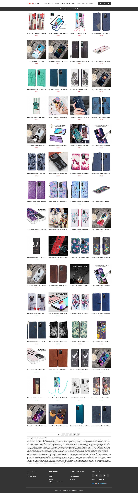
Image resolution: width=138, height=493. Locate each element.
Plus (83, 3)
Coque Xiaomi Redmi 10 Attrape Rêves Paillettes (39, 229)
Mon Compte (73, 474)
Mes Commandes (74, 476)
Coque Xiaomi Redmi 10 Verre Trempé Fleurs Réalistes (106, 285)
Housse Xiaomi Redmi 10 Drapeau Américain (38, 397)
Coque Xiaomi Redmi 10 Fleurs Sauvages (102, 89)
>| (78, 434)
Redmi (66, 9)
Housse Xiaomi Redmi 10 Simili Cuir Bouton (102, 425)
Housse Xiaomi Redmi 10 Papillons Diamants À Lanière (84, 201)
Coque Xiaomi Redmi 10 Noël (36, 61)
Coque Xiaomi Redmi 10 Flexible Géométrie (38, 425)
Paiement (51, 479)
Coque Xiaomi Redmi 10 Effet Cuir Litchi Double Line (83, 117)
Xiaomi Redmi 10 (74, 9)
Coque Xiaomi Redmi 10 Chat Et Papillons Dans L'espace (106, 369)
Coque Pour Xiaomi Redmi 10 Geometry (59, 61)
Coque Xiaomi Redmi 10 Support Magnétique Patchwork (63, 229)
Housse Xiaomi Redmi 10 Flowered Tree (80, 229)
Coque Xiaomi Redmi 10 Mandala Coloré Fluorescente (106, 201)
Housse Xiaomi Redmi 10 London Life (36, 33)
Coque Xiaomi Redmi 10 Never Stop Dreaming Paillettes (41, 369)
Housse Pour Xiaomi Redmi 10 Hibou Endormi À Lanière (41, 117)
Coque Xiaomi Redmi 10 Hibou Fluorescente (103, 341)
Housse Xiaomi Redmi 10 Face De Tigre (37, 173)
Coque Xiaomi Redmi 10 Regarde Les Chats (38, 145)
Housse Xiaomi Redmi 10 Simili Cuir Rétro (59, 369)
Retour (50, 476)
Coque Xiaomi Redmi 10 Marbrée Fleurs (102, 61)
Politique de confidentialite (56, 481)
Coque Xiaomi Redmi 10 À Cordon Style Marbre (61, 397)
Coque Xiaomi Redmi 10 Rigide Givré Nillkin (81, 425)
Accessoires (89, 3)
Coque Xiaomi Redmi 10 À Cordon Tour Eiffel (81, 33)
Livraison (51, 474)
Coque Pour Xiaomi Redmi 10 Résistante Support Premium (63, 313)
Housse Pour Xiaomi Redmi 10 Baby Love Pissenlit (82, 397)
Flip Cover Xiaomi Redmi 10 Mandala (36, 201)
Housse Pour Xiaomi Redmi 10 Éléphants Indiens (104, 397)
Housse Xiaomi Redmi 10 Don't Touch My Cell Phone (40, 257)
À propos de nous (31, 474)
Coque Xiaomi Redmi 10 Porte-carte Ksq (59, 425)
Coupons (72, 479)
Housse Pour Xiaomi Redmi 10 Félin (58, 341)
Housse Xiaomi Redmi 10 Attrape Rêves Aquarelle (83, 313)
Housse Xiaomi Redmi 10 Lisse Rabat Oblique (103, 173)
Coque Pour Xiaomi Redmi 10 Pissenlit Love (38, 285)
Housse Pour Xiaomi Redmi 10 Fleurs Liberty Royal (83, 257)
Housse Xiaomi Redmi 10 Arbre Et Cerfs (37, 89)
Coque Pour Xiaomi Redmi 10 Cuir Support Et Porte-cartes (64, 145)
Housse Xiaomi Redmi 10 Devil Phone (79, 369)
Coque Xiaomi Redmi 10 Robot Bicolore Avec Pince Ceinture (64, 173)
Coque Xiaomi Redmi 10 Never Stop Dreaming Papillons (63, 117)
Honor (63, 3)
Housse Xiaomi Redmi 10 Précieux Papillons (103, 257)
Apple (45, 3)
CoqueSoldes (65, 490)
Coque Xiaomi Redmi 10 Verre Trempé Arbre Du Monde (106, 145)
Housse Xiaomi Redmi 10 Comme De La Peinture (61, 201)
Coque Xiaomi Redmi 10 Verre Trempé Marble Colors (84, 145)
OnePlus (78, 3)
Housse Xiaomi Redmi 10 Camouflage (80, 341)
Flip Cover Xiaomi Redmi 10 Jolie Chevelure (81, 89)
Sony (73, 3)
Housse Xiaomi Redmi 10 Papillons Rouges (81, 173)
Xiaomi (68, 3)
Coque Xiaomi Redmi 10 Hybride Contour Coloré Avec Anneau (65, 33)
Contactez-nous (31, 476)
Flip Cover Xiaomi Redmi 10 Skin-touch (58, 89)
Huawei (57, 3)
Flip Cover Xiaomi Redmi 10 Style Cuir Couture (60, 285)
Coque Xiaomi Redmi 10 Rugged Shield (80, 285)
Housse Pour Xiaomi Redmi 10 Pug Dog (37, 313)
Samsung (50, 3)
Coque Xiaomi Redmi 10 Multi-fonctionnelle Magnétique (63, 257)
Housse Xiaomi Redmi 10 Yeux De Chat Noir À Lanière (83, 61)
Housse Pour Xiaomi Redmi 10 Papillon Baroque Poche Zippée (107, 117)
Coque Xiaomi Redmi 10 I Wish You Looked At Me (104, 229)
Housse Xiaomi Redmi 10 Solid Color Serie (102, 313)
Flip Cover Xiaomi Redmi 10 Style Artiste (102, 33)
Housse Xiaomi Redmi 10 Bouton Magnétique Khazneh (41, 341)
